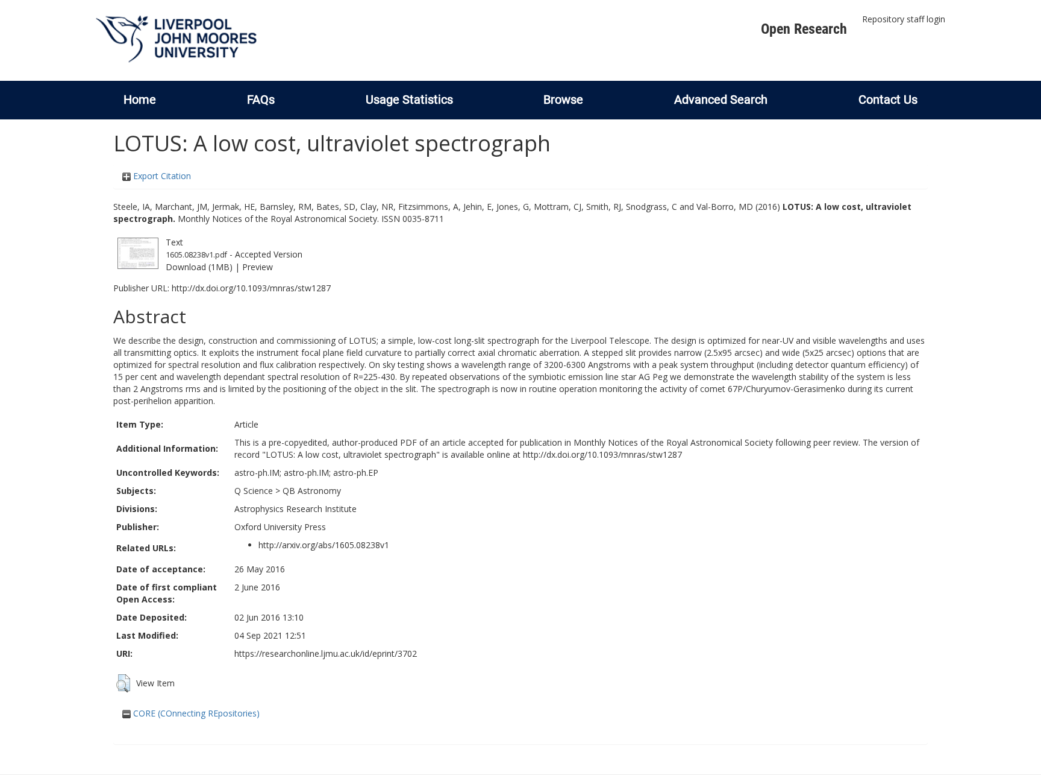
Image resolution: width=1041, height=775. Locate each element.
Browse (563, 99)
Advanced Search (720, 99)
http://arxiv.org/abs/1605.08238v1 (323, 545)
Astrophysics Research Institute (295, 508)
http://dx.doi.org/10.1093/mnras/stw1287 (251, 288)
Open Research (804, 29)
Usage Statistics (409, 99)
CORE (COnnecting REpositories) (195, 713)
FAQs (261, 99)
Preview (257, 267)
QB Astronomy (312, 490)
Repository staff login (903, 19)
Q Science (253, 490)
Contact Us (888, 99)
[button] (123, 683)
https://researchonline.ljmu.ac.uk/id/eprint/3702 (325, 653)
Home (139, 99)
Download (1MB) (199, 267)
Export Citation (161, 176)
